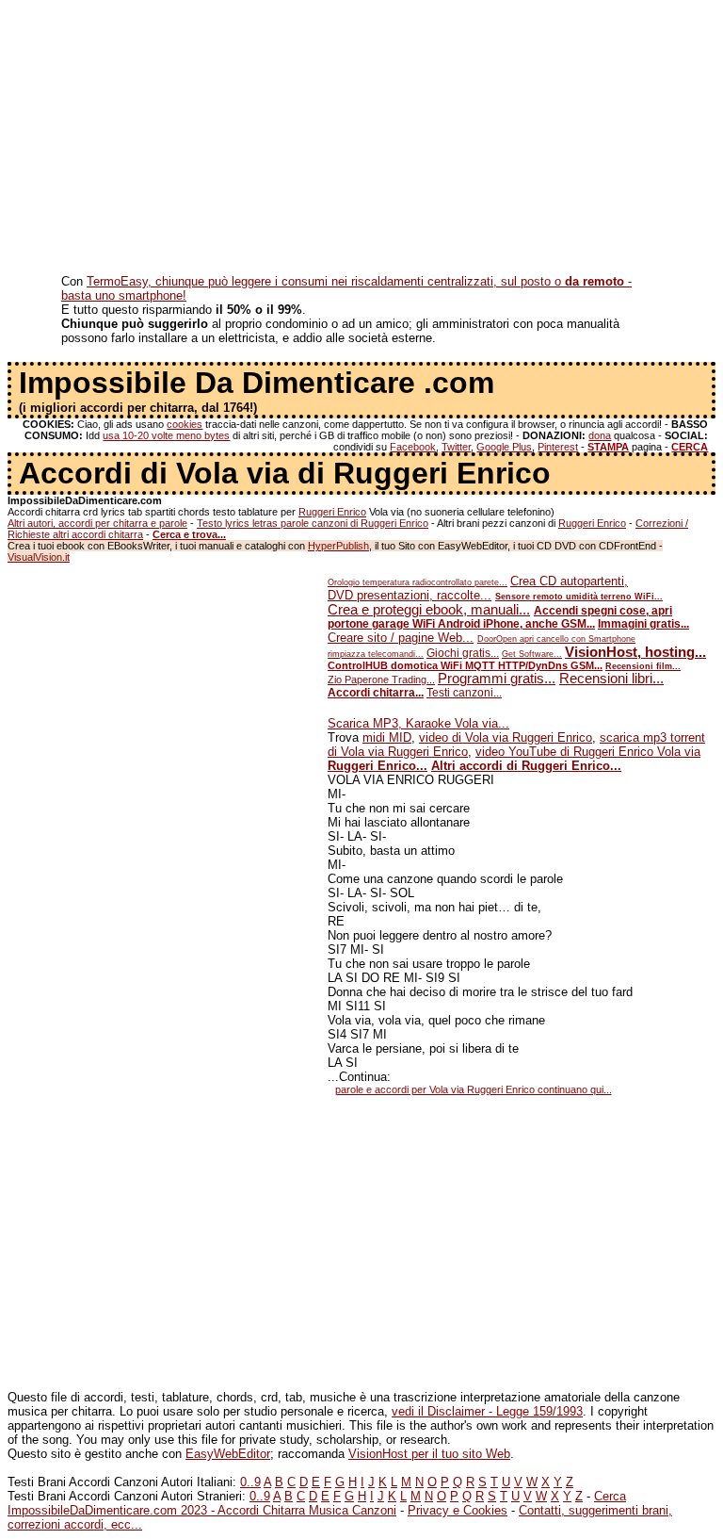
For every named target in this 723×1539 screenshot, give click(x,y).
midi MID (386, 737)
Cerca (610, 1496)
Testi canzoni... (464, 692)
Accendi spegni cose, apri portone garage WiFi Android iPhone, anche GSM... (500, 617)
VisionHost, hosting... (635, 652)
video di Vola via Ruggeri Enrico (505, 737)
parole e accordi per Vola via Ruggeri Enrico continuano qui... (473, 1089)
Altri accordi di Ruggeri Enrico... (526, 766)
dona (599, 435)
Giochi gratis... (462, 653)
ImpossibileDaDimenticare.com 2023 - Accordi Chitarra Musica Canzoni (202, 1510)
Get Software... (532, 654)
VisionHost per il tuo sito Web (429, 1454)
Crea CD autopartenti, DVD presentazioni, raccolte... (478, 588)
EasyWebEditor (227, 1454)
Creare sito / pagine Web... (401, 637)
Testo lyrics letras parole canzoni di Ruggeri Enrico (312, 523)
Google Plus (504, 446)
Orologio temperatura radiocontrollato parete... (417, 582)
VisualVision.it (39, 557)
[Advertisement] (361, 139)
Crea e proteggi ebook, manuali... (429, 609)
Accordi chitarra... (376, 692)
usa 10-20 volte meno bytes (166, 435)
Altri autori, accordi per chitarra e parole (97, 523)
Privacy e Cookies (457, 1510)
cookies (184, 424)
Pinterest (558, 446)
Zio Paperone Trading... (381, 679)
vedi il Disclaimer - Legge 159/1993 (487, 1411)
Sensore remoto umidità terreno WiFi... (579, 596)
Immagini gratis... (643, 623)
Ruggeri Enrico (332, 511)
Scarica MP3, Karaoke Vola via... (418, 723)
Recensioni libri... (611, 678)
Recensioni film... (643, 666)
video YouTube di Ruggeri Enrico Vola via (587, 752)
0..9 (250, 1482)
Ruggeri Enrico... (377, 766)
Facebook (413, 446)
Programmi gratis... (496, 678)
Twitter (456, 446)
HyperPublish (338, 545)
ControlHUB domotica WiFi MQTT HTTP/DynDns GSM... (465, 665)
